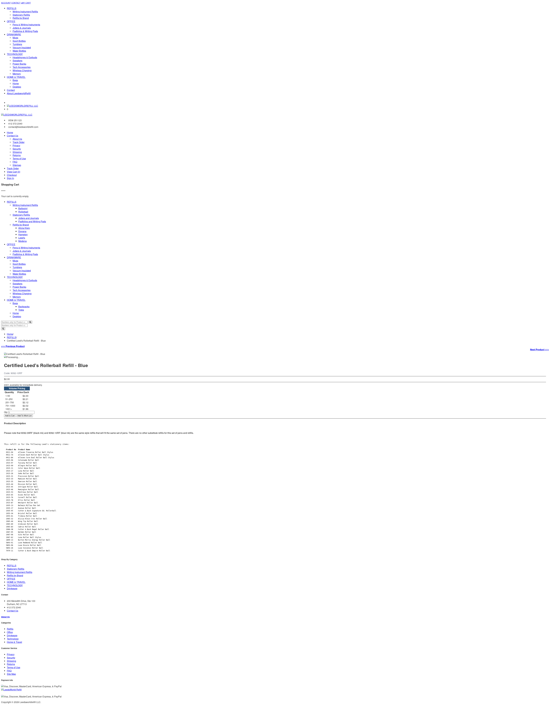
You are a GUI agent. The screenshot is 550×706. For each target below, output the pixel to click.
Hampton (23, 234)
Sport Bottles (19, 41)
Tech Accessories (22, 67)
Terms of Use (19, 158)
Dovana (22, 231)
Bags (15, 80)
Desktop (17, 86)
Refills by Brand (21, 18)
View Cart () (13, 171)
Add (10, 416)
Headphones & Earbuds (25, 57)
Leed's (21, 237)
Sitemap (17, 165)
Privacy (16, 145)
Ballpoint (22, 208)
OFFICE (11, 21)
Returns (17, 155)
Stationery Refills (21, 14)
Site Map (11, 674)
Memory (17, 73)
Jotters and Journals (28, 218)
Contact (11, 90)
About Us (17, 139)
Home (16, 83)
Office (10, 632)
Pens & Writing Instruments (26, 24)
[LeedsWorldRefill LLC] (22, 105)
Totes (21, 309)
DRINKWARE (14, 34)
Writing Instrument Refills (25, 11)
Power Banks (19, 63)
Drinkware (12, 588)
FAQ (15, 161)
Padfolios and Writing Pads (32, 221)
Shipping (17, 152)
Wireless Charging (22, 70)
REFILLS (11, 8)
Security (17, 148)
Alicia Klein (24, 228)
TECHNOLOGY (15, 54)
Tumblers (17, 44)
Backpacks (24, 306)
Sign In (10, 178)
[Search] (30, 322)
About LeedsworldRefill (19, 93)
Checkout (12, 175)
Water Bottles (19, 50)
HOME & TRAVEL (16, 77)
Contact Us (12, 135)
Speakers (17, 60)
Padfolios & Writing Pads (25, 31)
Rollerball (23, 211)
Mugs (15, 37)
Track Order (18, 142)
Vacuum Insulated (22, 47)
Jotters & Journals (22, 28)
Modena (22, 241)
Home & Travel (14, 642)
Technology (13, 638)
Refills (10, 629)
